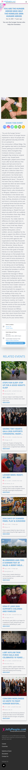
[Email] (19, 126)
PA (10, 326)
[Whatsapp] (15, 126)
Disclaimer (5, 754)
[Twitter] (12, 126)
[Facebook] (4, 126)
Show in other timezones (12, 340)
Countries (5, 746)
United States (9, 328)
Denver (7, 326)
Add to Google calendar (16, 343)
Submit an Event (6, 751)
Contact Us (5, 756)
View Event (6, 402)
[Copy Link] (23, 126)
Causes (4, 744)
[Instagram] (8, 126)
